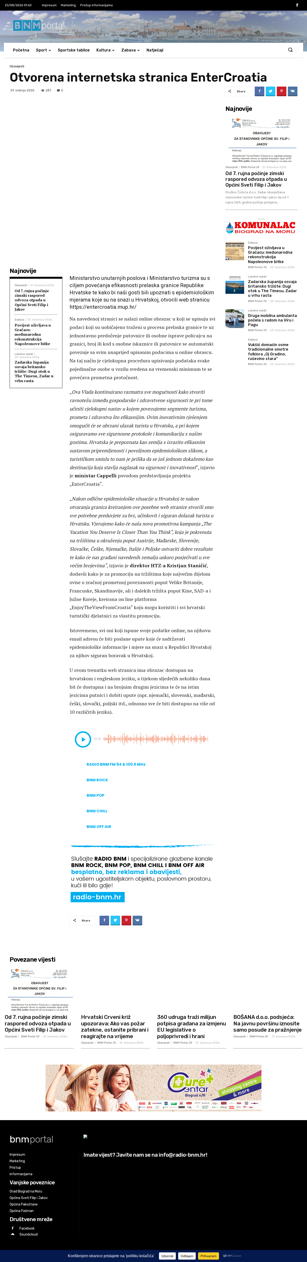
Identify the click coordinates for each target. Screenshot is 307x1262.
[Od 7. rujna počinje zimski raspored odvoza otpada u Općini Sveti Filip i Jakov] (261, 138)
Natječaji (155, 50)
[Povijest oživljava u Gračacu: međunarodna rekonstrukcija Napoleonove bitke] (234, 250)
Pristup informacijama (96, 5)
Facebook (27, 1228)
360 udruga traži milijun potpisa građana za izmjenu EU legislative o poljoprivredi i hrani (191, 1026)
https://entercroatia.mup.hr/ (103, 307)
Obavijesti (17, 66)
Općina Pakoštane (24, 1204)
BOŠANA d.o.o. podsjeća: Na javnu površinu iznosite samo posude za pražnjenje (267, 1023)
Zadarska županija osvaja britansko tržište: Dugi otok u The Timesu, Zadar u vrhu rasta (34, 371)
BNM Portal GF (250, 167)
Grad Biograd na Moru (26, 1191)
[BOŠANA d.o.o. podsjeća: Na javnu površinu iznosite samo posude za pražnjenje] (267, 988)
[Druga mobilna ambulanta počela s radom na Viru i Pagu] (234, 318)
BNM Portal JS (257, 267)
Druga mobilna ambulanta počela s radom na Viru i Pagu (272, 320)
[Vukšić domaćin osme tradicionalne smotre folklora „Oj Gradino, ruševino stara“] (234, 347)
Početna (21, 50)
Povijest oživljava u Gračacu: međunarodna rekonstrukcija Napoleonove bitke (33, 334)
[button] (290, 50)
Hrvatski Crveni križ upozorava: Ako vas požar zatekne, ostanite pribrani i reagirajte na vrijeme (114, 1026)
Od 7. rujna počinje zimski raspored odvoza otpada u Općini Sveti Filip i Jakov (32, 300)
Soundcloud (28, 1234)
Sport (41, 50)
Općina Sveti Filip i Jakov (29, 1198)
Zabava (128, 50)
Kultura (103, 50)
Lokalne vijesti (24, 354)
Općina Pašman (22, 1211)
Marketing (68, 5)
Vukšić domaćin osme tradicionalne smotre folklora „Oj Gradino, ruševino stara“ (268, 351)
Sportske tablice (74, 50)
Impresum (49, 5)
